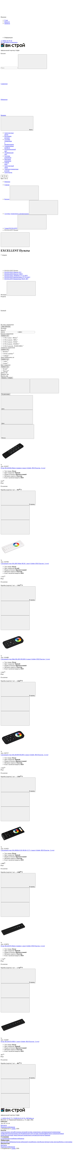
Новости (7, 22)
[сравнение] (15, 512)
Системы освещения (7, 156)
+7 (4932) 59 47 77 (6, 1118)
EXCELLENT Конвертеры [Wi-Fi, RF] (16, 279)
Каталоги (4, 1142)
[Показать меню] (24, 193)
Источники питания (7, 137)
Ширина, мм (5, 374)
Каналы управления (7, 334)
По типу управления (7, 324)
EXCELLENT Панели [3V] (12, 272)
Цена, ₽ (3, 330)
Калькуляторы (44, 1142)
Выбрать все (5, 335)
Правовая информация (8, 1127)
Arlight (13, 1128)
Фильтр (3, 438)
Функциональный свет (13, 1133)
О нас (6, 20)
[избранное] (15, 527)
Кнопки (6, 351)
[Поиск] (32, 61)
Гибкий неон (6, 163)
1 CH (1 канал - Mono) (10, 338)
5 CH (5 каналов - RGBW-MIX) (13, 346)
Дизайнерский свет (27, 1133)
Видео (9, 1142)
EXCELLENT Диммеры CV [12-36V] (16, 275)
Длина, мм (4, 372)
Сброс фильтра (5, 326)
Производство (8, 1138)
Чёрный (6, 371)
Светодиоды (8, 172)
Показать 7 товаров (6, 377)
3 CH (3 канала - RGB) (10, 342)
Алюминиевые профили (9, 147)
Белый (5, 369)
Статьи (29, 1142)
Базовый (3, 310)
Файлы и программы (65, 1142)
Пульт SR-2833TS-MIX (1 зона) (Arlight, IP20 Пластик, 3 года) (20, 1041)
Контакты (14, 42)
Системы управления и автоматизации (39, 1132)
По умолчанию (5, 394)
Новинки (7, 181)
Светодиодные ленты (7, 1132)
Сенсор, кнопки (8, 353)
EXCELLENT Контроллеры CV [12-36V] (17, 277)
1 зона (5, 361)
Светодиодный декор (10, 1135)
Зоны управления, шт (7, 357)
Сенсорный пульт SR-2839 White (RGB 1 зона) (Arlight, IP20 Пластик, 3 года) (25, 563)
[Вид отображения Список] (44, 386)
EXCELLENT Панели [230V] (13, 274)
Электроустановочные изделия (26, 1135)
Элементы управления (8, 347)
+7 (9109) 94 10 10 (17, 1118)
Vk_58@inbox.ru (29, 1118)
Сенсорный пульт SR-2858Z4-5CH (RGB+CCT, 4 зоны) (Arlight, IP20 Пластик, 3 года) (27, 850)
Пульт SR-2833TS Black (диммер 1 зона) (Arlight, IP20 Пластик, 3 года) (23, 946)
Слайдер (6, 355)
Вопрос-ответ (36, 1142)
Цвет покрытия (5, 365)
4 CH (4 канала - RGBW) (11, 344)
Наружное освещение (7, 160)
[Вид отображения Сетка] (15, 386)
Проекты (7, 23)
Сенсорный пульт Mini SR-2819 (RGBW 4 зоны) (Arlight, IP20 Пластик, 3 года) (25, 659)
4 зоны (5, 363)
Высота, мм (4, 376)
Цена (3, 408)
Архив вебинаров (21, 1142)
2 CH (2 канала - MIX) (10, 340)
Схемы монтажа (54, 1142)
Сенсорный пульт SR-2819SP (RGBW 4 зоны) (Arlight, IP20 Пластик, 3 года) (24, 755)
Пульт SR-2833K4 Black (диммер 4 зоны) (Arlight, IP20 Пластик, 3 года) (23, 468)
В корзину (32, 504)
